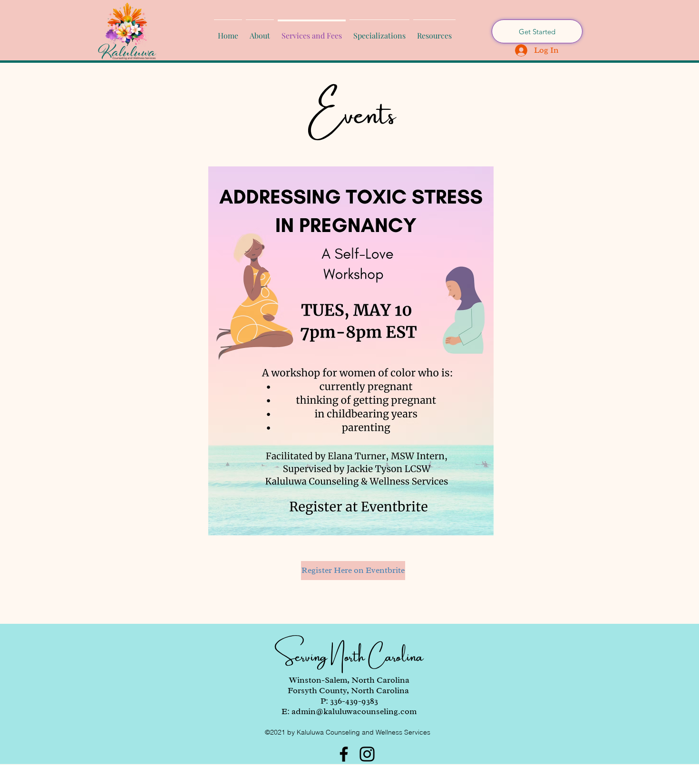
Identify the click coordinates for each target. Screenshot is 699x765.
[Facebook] (344, 754)
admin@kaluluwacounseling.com (354, 711)
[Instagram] (367, 754)
